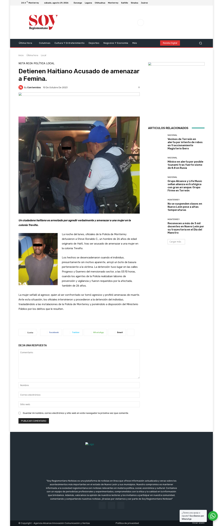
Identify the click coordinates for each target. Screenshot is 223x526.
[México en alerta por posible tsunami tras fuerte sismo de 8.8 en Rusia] (156, 163)
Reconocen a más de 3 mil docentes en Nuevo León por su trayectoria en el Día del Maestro (186, 228)
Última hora (32, 55)
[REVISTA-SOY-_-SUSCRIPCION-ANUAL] (176, 90)
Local (43, 55)
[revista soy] (79, 104)
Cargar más (175, 241)
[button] (200, 43)
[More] (130, 332)
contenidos (34, 87)
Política (39, 63)
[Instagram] (198, 3)
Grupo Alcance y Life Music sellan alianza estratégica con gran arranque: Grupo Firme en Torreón (185, 186)
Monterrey (174, 200)
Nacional (172, 135)
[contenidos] (21, 87)
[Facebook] (194, 3)
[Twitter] (202, 3)
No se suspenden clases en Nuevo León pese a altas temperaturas (185, 207)
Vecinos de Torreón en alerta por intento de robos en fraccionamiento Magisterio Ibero (185, 144)
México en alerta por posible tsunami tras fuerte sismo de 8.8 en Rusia (185, 164)
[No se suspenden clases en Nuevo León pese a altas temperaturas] (156, 205)
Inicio (21, 55)
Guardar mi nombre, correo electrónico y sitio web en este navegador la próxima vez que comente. (76, 413)
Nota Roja (25, 63)
